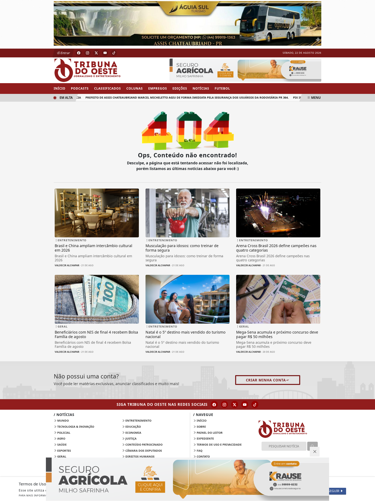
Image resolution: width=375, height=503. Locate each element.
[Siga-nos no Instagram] (224, 404)
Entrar (65, 53)
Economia (133, 432)
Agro (60, 438)
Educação (133, 426)
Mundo (62, 420)
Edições (179, 88)
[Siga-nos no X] (234, 404)
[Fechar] (315, 452)
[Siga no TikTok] (114, 53)
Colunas (134, 88)
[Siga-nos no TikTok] (254, 404)
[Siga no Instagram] (87, 53)
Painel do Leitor (209, 432)
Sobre (201, 426)
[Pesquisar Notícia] (312, 446)
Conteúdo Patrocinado (143, 444)
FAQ (199, 450)
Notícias (201, 88)
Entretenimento (138, 420)
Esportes (63, 450)
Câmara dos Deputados (143, 450)
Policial (63, 432)
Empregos (157, 88)
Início (59, 88)
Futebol (222, 88)
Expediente (205, 438)
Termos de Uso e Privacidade (219, 444)
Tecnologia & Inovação (75, 426)
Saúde (61, 444)
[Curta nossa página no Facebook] (214, 404)
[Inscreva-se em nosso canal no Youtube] (244, 404)
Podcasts (80, 88)
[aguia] (187, 23)
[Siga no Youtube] (105, 53)
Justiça (131, 438)
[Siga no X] (96, 53)
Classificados (107, 88)
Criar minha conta (266, 380)
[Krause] (245, 70)
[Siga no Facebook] (79, 53)
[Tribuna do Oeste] (97, 70)
